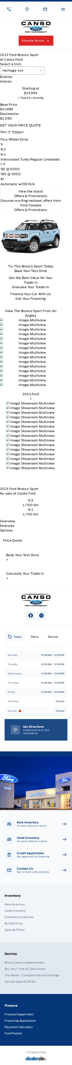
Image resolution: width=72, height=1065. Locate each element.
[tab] (30, 77)
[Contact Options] (45, 9)
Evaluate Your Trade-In (30, 287)
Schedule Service (33, 40)
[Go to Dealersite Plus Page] (36, 1058)
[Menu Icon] (63, 9)
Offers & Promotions (30, 210)
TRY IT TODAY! (12, 132)
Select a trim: (11, 64)
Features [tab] (7, 526)
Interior (6, 81)
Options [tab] (6, 530)
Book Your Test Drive (30, 271)
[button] (9, 9)
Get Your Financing (31, 299)
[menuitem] (36, 913)
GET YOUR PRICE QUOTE (20, 125)
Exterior (6, 77)
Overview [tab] (7, 521)
